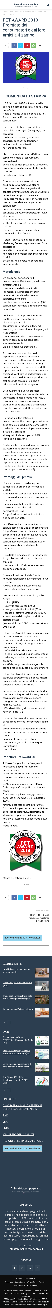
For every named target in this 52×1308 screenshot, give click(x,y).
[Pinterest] (27, 45)
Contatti (42, 1282)
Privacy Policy (19, 1285)
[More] (40, 45)
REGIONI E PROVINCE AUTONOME (23, 1140)
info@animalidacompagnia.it (26, 1249)
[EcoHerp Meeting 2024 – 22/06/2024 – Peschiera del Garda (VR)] (42, 1041)
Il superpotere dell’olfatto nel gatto (18, 1009)
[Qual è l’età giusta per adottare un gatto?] (42, 986)
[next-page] (9, 1022)
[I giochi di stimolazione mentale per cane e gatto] (42, 972)
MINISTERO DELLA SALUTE (18, 1134)
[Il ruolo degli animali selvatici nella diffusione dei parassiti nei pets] (42, 999)
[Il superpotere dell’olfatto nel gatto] (42, 1012)
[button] (4, 5)
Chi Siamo (18, 1278)
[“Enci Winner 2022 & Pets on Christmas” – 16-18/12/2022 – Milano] (42, 1080)
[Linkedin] (30, 1268)
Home (5, 12)
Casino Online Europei (16, 1156)
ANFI (5, 1115)
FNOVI (6, 1128)
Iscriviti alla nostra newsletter (22, 937)
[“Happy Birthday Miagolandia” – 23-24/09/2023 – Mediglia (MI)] (42, 1054)
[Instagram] (22, 1268)
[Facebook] (14, 45)
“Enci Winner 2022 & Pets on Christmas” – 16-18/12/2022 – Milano (16, 1080)
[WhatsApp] (33, 45)
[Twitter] (20, 45)
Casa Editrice (30, 1278)
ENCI (5, 1121)
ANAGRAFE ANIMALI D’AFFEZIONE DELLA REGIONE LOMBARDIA (22, 1107)
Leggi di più (42, 1239)
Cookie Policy (32, 1285)
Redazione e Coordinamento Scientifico (20, 1282)
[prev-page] (4, 1022)
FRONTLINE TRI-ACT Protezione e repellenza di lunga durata (38, 918)
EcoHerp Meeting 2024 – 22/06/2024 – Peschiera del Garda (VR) (18, 1040)
